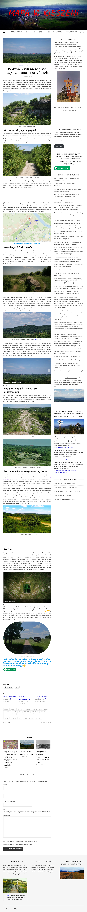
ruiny (23, 716)
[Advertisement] (28, 195)
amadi (8, 722)
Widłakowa (13, 718)
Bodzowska (7, 711)
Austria (6, 709)
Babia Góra (20, 709)
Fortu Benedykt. (19, 253)
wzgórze (31, 718)
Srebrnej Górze (38, 339)
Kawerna (43, 711)
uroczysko (41, 716)
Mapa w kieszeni (43, 14)
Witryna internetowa (9, 801)
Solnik (28, 716)
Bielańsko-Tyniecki (37, 709)
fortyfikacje (26, 711)
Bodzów (46, 709)
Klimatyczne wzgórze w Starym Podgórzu (9, 697)
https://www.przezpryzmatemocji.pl (64, 459)
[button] (49, 370)
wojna (25, 718)
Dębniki (14, 711)
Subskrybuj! (59, 146)
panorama (39, 713)
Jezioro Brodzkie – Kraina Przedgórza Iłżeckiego (42, 697)
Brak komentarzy (46, 722)
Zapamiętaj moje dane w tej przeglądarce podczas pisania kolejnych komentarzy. (27, 812)
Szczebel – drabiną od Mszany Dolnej (65, 499)
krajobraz (13, 713)
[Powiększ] (48, 216)
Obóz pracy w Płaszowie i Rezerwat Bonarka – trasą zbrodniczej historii (43, 757)
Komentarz (6, 815)
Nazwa (5, 784)
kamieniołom (35, 711)
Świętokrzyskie (71, 32)
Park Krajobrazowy (9, 716)
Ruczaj (17, 716)
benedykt (28, 709)
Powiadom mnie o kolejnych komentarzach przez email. (21, 841)
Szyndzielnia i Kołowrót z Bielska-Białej (65, 487)
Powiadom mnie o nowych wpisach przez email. (18, 844)
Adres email (7, 793)
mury (26, 713)
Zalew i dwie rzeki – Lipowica (62, 495)
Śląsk (48, 32)
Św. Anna (34, 716)
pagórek (32, 713)
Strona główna (16, 32)
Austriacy (13, 709)
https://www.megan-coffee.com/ (63, 447)
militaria (20, 713)
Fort (20, 711)
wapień (6, 718)
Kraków (28, 32)
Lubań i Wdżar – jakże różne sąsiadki (64, 483)
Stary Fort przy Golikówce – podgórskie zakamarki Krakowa (25, 697)
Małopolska (38, 32)
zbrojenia (38, 718)
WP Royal (15, 909)
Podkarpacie (57, 32)
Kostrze (6, 713)
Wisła (20, 718)
